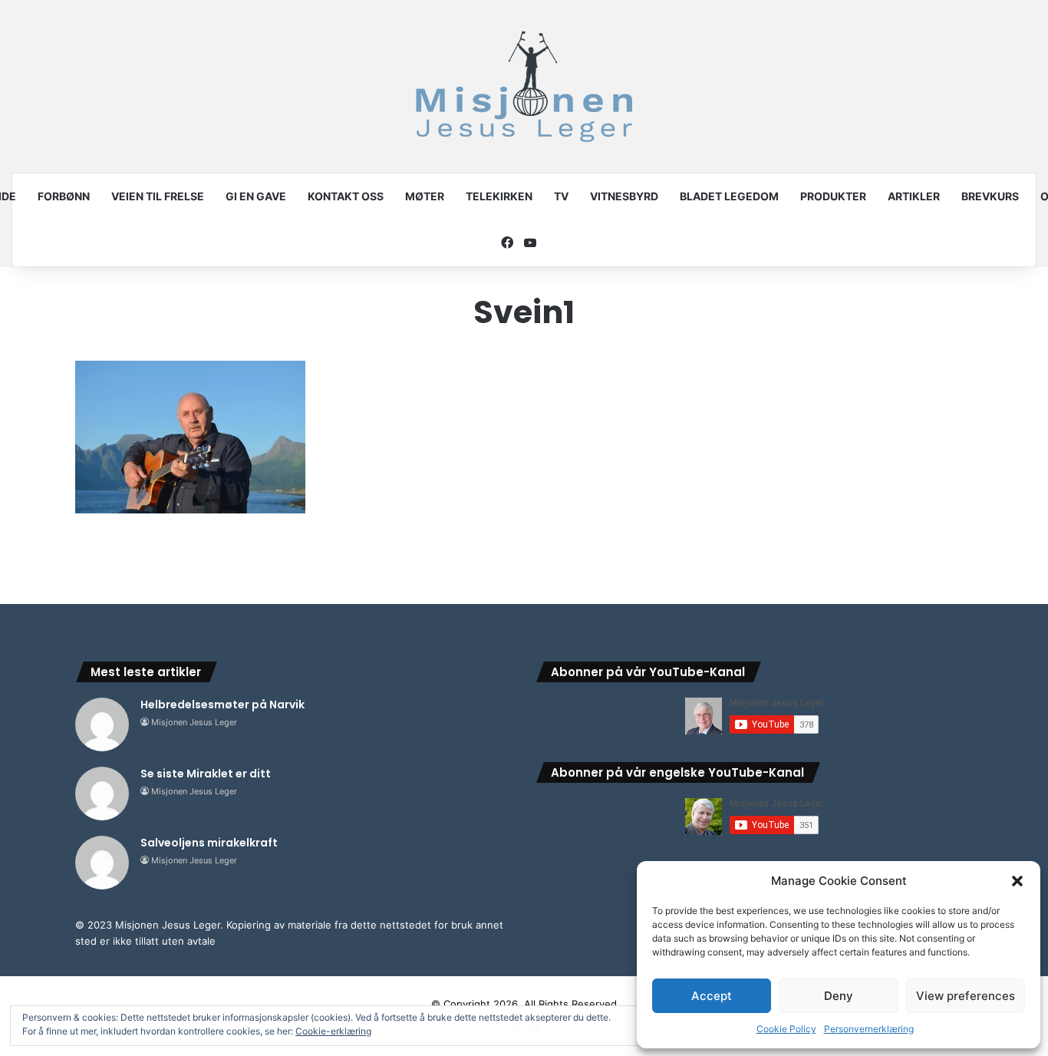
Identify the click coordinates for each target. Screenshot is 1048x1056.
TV (561, 196)
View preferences (965, 995)
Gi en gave (256, 196)
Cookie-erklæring (333, 1031)
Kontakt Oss (346, 196)
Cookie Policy (786, 1029)
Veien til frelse (157, 196)
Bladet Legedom (729, 196)
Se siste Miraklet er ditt (205, 773)
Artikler (914, 196)
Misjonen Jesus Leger (194, 722)
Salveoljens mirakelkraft (209, 842)
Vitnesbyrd (624, 196)
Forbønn (64, 196)
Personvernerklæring (869, 1029)
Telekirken (499, 196)
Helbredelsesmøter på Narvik (222, 704)
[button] (1017, 881)
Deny (838, 995)
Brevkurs (990, 196)
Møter (424, 196)
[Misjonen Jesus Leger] (524, 86)
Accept (711, 995)
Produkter (833, 196)
